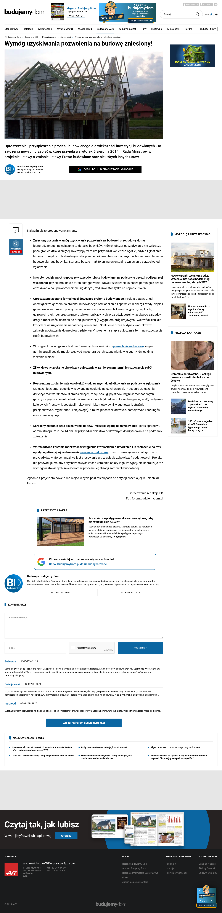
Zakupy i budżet (127, 29)
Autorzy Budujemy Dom (134, 868)
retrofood (10, 703)
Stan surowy (11, 29)
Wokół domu (85, 29)
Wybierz (66, 835)
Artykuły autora (60, 592)
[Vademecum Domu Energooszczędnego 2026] (192, 55)
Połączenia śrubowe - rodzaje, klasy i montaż (104, 747)
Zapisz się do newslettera (135, 882)
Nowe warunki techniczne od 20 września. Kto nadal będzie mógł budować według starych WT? (42, 749)
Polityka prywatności (176, 873)
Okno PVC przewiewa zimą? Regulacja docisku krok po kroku (43, 755)
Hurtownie (156, 29)
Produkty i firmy (207, 29)
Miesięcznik (173, 29)
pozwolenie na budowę (128, 346)
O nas (125, 877)
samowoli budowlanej (94, 452)
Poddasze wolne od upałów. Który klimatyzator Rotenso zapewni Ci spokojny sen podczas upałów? (179, 757)
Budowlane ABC (105, 29)
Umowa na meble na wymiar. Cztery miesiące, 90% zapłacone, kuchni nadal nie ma (107, 757)
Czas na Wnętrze (207, 863)
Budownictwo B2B (208, 873)
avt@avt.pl (28, 873)
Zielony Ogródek (207, 868)
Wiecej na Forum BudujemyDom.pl (84, 722)
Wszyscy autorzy (130, 592)
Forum (188, 29)
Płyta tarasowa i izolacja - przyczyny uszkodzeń (175, 747)
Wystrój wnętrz (65, 29)
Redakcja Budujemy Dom (30, 166)
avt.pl (25, 876)
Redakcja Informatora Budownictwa (140, 873)
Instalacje (28, 29)
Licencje (170, 868)
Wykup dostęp (76, 16)
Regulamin (171, 863)
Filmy (143, 29)
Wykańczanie (45, 29)
